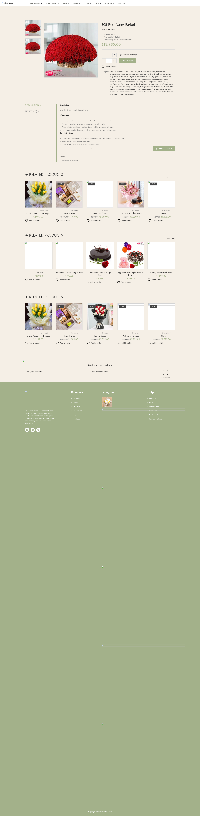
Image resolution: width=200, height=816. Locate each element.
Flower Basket (157, 79)
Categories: (106, 71)
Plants (65, 3)
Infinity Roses (100, 335)
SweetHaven (69, 213)
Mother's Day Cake (117, 89)
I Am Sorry (151, 84)
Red (169, 89)
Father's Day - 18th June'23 (130, 79)
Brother (162, 74)
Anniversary (151, 72)
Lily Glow (162, 213)
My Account (122, 3)
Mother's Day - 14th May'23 (163, 87)
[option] (33, 28)
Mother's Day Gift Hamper (150, 89)
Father (112, 79)
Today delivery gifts (33, 3)
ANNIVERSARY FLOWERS (119, 74)
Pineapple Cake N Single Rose (69, 272)
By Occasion (125, 77)
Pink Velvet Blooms (130, 335)
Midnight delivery (146, 87)
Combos (86, 3)
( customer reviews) (85, 149)
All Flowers (142, 72)
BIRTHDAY (139, 74)
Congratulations (165, 77)
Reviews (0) (31, 111)
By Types (155, 77)
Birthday (132, 74)
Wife (159, 92)
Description (32, 105)
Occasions (108, 3)
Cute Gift (39, 272)
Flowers (75, 3)
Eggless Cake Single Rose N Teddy (130, 274)
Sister (135, 92)
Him (131, 84)
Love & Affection (162, 84)
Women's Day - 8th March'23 (124, 94)
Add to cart (127, 61)
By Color (117, 77)
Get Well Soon (162, 82)
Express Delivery (51, 3)
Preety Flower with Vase (161, 272)
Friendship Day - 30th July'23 (146, 82)
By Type (148, 77)
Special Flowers (143, 92)
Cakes (97, 3)
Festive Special (146, 79)
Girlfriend (114, 84)
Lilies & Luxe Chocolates (131, 213)
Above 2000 (133, 72)
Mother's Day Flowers (132, 89)
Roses (112, 92)
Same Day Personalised (124, 92)
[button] (173, 178)
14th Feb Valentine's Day (119, 72)
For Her (126, 82)
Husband (137, 84)
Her (127, 84)
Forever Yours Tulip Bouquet (38, 213)
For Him (132, 82)
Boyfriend (147, 74)
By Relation (141, 77)
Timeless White (100, 213)
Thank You (153, 92)
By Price (133, 77)
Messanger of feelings (131, 87)
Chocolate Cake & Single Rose (100, 274)
